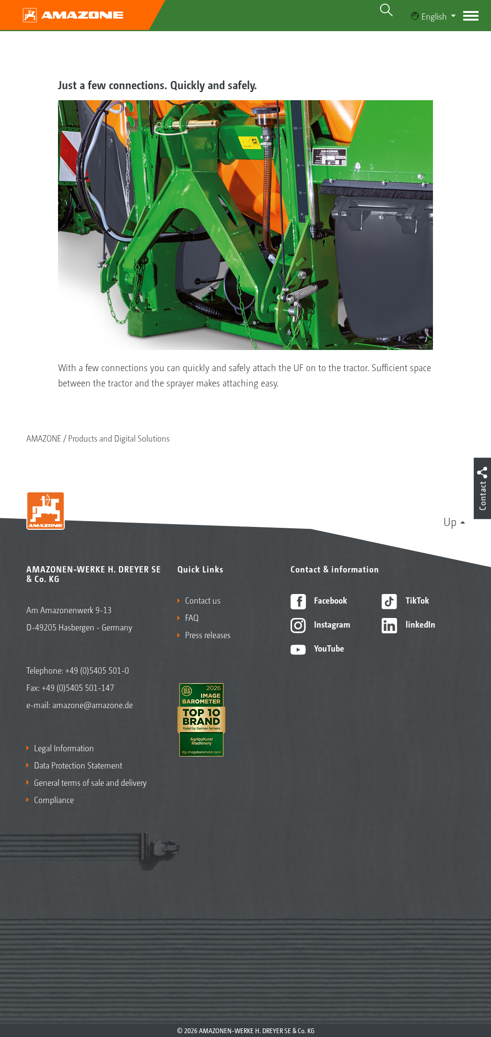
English (434, 16)
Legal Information (64, 747)
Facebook (329, 599)
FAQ (192, 617)
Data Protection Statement (78, 764)
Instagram (331, 623)
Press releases (208, 634)
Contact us (203, 599)
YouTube (328, 647)
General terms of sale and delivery (90, 782)
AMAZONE (43, 437)
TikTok (416, 599)
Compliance (54, 799)
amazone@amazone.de (92, 704)
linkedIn (419, 623)
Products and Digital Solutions (119, 437)
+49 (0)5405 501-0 (97, 669)
